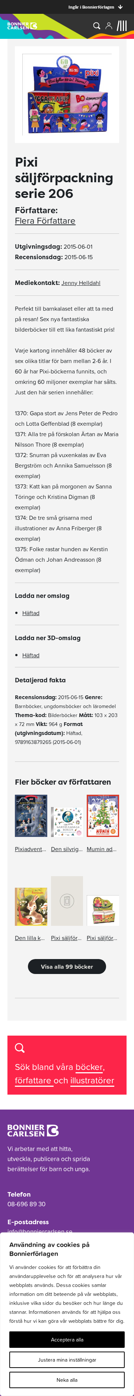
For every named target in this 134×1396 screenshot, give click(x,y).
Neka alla (67, 1380)
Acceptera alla (67, 1339)
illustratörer (92, 1080)
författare (34, 1080)
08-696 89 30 (26, 1204)
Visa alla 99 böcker (67, 966)
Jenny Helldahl (80, 282)
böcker (89, 1066)
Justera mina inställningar (67, 1360)
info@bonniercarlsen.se (40, 1232)
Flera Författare (45, 220)
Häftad (30, 612)
